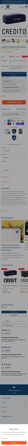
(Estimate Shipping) (16, 68)
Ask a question (14, 315)
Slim (2, 51)
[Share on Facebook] (17, 109)
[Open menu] (2, 7)
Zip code (4, 161)
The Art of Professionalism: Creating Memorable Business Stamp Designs (11, 247)
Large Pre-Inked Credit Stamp (10, 285)
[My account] (22, 7)
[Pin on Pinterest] (20, 109)
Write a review (14, 312)
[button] (4, 49)
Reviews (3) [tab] (7, 321)
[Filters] (2, 325)
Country (4, 147)
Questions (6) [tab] (20, 321)
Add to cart (15, 102)
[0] (25, 7)
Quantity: (3, 96)
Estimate (6, 170)
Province (4, 154)
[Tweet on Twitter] (23, 109)
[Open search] (19, 7)
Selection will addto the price (12, 90)
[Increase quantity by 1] (15, 95)
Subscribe (14, 442)
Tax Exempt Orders (6, 181)
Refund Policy (4, 176)
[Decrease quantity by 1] (8, 95)
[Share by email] (26, 109)
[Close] (26, 426)
